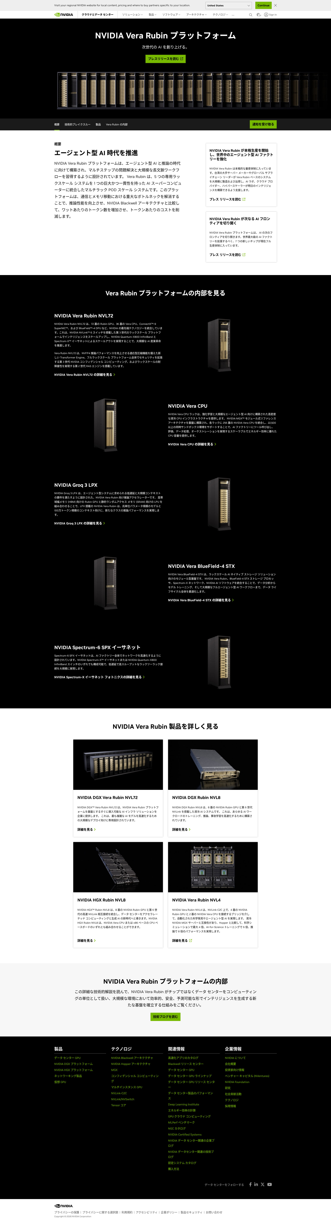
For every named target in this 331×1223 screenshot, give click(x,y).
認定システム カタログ (182, 1163)
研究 (227, 1088)
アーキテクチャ (195, 14)
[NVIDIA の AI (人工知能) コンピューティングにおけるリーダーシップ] (63, 14)
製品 (152, 14)
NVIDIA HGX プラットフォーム (73, 1070)
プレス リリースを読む (225, 199)
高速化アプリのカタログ (183, 1058)
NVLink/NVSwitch (122, 1099)
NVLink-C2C (119, 1093)
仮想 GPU (60, 1082)
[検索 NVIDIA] (251, 14)
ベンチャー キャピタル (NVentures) (247, 1076)
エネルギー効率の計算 (182, 1110)
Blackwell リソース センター (186, 1064)
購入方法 (173, 1169)
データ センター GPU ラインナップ (190, 1076)
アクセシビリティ (147, 1212)
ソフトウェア (170, 14)
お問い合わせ (214, 1212)
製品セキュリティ (192, 1212)
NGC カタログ (177, 1128)
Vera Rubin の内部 (117, 124)
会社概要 (230, 1064)
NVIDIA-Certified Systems (185, 1134)
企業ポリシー (169, 1212)
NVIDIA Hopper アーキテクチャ (131, 1064)
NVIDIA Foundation (237, 1082)
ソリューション (131, 14)
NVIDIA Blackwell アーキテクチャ (132, 1058)
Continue (263, 5)
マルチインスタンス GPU (126, 1087)
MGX (114, 1070)
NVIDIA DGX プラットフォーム (73, 1064)
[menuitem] (98, 14)
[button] (258, 15)
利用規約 (127, 1212)
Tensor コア (118, 1105)
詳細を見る (85, 830)
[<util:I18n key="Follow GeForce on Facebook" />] (250, 1184)
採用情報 (230, 1106)
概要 (56, 124)
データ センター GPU (67, 1058)
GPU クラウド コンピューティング (189, 1116)
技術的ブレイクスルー (78, 124)
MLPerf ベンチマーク (181, 1122)
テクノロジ (219, 14)
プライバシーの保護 (66, 1212)
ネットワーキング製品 (68, 1076)
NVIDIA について (235, 1058)
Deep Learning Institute (183, 1104)
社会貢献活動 (233, 1094)
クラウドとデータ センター (97, 14)
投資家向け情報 (234, 1070)
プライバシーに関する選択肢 (100, 1212)
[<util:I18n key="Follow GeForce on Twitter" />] (262, 1184)
